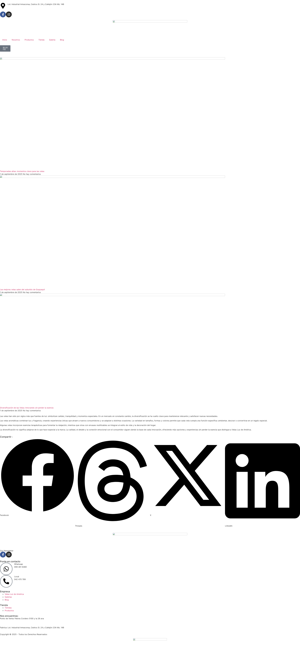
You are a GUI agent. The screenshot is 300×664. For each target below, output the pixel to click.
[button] (37, 477)
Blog (62, 40)
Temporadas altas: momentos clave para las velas (22, 171)
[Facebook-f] (3, 14)
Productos (29, 40)
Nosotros (16, 40)
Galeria (52, 40)
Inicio (4, 40)
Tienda (41, 40)
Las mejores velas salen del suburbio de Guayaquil (22, 289)
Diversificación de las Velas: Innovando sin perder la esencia (26, 408)
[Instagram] (9, 14)
